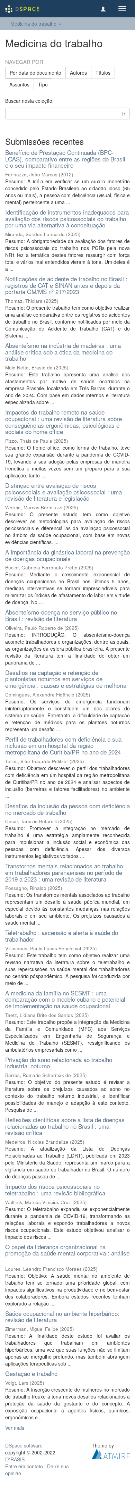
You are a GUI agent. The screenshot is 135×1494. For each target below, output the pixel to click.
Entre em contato (24, 1466)
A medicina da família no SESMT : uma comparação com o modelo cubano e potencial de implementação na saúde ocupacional (65, 999)
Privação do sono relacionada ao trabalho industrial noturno (58, 1062)
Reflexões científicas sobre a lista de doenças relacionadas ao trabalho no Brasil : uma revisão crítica (65, 1126)
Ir (123, 113)
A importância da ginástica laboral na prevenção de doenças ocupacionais (67, 555)
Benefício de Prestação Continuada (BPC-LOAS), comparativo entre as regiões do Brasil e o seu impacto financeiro (65, 158)
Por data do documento (35, 72)
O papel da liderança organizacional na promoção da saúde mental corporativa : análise (67, 1250)
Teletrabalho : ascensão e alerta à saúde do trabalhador (61, 935)
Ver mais (14, 1427)
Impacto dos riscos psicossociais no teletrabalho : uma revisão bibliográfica (55, 1189)
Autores (78, 72)
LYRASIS (15, 1459)
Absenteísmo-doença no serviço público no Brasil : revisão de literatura (61, 615)
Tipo (43, 84)
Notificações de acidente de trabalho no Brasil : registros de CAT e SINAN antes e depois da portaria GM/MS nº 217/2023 (66, 285)
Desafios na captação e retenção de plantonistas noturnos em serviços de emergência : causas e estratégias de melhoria (65, 679)
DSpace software (24, 1445)
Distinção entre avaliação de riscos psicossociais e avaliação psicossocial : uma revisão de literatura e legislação (63, 491)
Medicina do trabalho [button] (34, 23)
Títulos (103, 72)
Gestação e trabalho (31, 1373)
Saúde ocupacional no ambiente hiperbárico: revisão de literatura (62, 1316)
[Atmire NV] (111, 1453)
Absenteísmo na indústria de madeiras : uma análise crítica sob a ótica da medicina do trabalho (63, 351)
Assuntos (19, 84)
